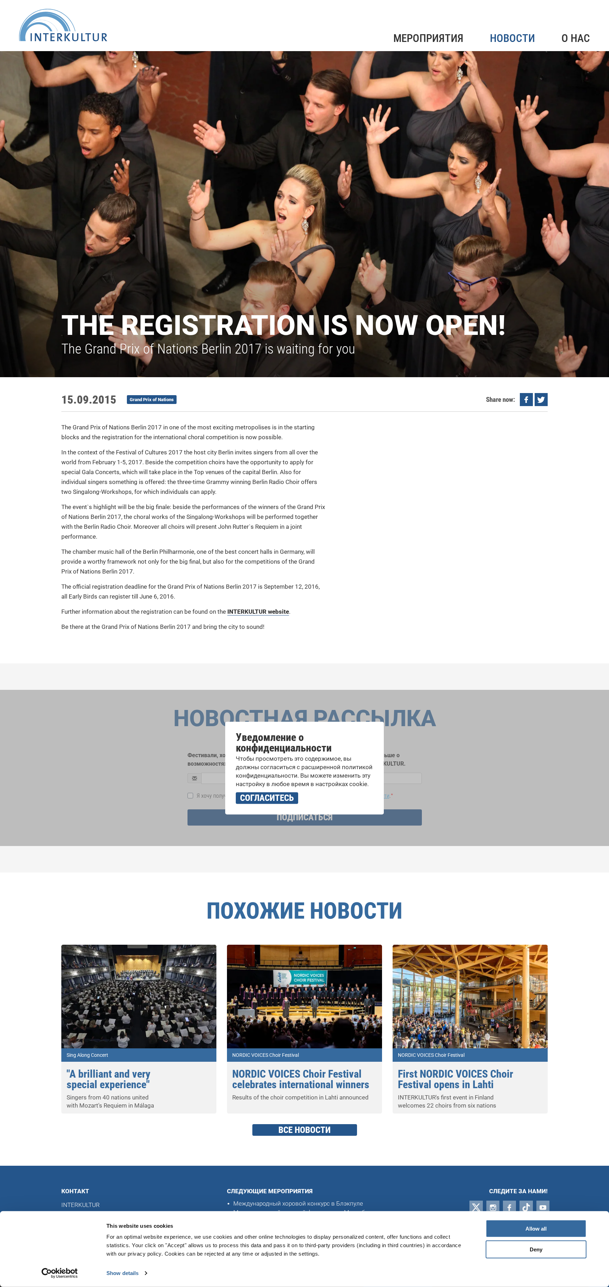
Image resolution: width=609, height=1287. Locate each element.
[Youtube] (542, 1207)
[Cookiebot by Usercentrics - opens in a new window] (60, 1273)
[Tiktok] (526, 1207)
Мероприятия (428, 38)
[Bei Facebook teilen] (526, 399)
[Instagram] (492, 1207)
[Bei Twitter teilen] (541, 399)
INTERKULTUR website (258, 611)
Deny (536, 1249)
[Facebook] (509, 1207)
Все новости (304, 1130)
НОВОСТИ (512, 38)
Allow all (536, 1229)
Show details (122, 1273)
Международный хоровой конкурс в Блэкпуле (298, 1204)
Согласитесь (267, 798)
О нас (575, 38)
